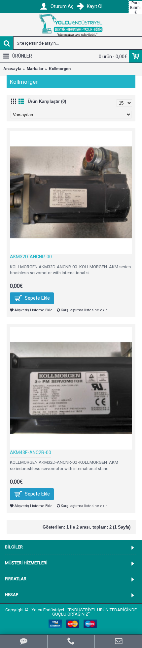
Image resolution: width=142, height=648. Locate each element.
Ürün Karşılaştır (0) (47, 101)
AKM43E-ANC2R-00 (30, 452)
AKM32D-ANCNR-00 (31, 256)
